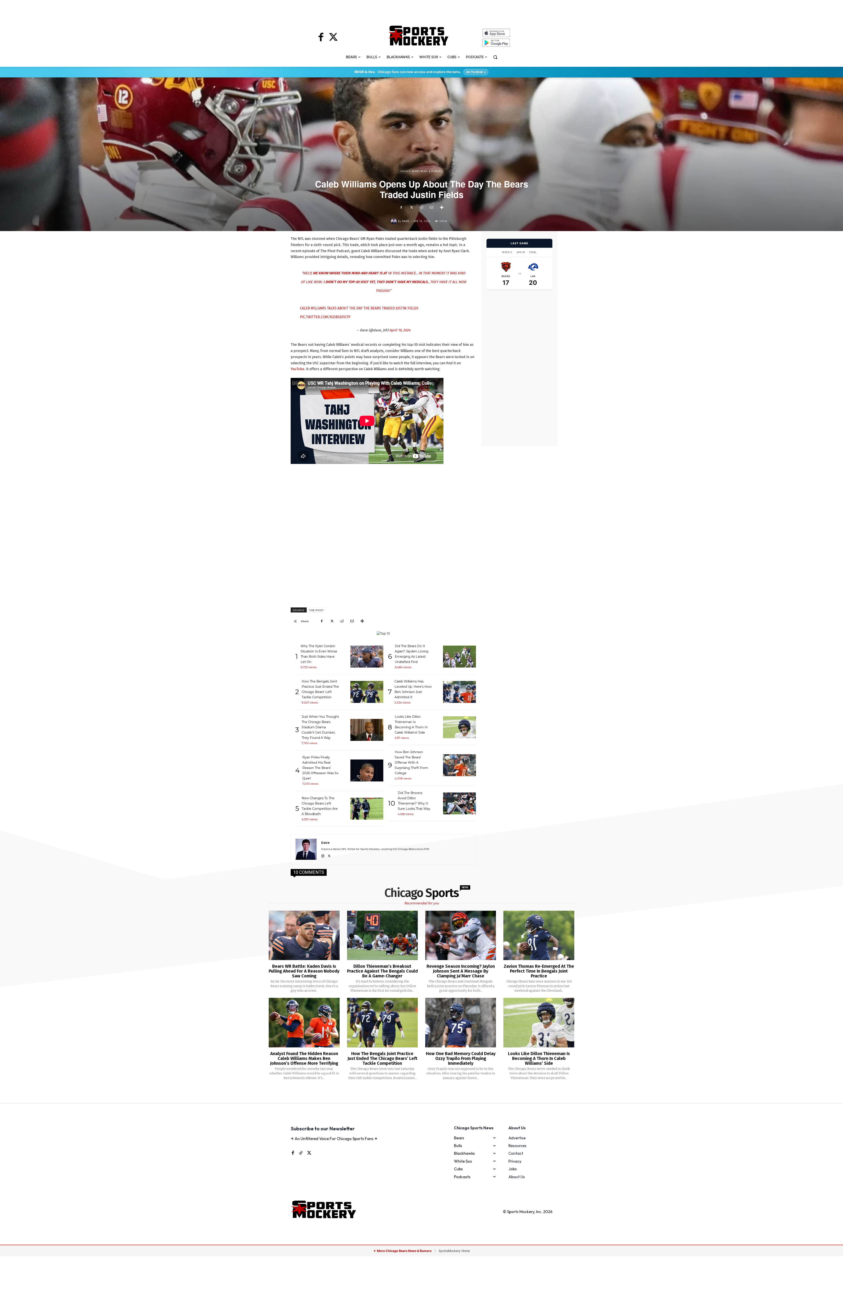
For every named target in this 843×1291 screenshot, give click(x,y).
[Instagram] (322, 855)
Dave (405, 221)
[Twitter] (333, 37)
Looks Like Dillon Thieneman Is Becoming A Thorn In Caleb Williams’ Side (539, 1058)
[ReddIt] (421, 207)
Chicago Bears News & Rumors (421, 171)
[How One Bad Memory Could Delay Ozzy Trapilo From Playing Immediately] (460, 1022)
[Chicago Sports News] (419, 35)
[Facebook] (321, 37)
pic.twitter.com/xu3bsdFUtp (325, 317)
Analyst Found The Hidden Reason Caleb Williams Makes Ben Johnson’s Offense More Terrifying (304, 1058)
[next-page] (427, 1092)
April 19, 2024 (400, 330)
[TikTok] (301, 1152)
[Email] (431, 207)
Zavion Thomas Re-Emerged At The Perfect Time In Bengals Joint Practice (539, 971)
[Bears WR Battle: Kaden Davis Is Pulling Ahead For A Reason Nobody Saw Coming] (304, 935)
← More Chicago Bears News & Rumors (402, 1251)
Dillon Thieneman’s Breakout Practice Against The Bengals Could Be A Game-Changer (382, 971)
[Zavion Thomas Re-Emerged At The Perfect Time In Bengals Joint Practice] (538, 935)
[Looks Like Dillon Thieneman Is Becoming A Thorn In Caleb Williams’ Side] (538, 1022)
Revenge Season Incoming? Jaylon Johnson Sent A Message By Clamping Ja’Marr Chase (461, 971)
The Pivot (316, 610)
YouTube (297, 369)
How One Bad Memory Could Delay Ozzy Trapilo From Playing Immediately (460, 1058)
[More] (441, 207)
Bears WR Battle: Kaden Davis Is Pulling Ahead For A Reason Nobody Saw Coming (304, 971)
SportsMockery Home (454, 1251)
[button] (495, 57)
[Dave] (394, 221)
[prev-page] (414, 1092)
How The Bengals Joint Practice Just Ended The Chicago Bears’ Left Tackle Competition (382, 1058)
